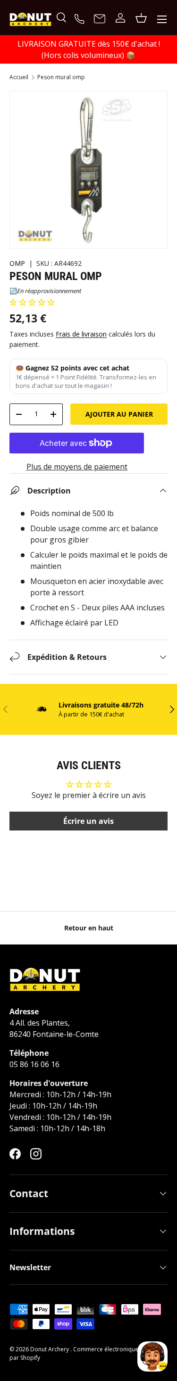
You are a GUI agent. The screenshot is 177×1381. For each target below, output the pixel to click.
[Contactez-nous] (99, 19)
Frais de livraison (81, 333)
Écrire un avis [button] (88, 821)
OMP (17, 263)
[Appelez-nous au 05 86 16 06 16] (80, 18)
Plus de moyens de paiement (76, 466)
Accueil (18, 77)
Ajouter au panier (119, 414)
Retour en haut (88, 927)
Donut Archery (50, 1349)
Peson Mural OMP (61, 77)
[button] (32, 302)
